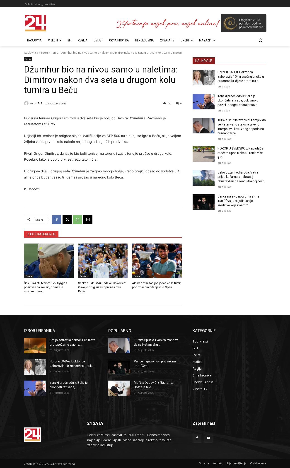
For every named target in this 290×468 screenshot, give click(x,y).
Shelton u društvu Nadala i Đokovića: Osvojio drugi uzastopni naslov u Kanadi (102, 287)
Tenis (54, 53)
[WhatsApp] (77, 219)
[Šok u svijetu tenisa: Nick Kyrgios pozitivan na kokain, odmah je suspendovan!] (49, 261)
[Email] (87, 219)
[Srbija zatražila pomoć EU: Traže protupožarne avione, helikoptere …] (35, 345)
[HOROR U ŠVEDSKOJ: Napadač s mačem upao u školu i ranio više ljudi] (204, 154)
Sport (44, 53)
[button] (260, 40)
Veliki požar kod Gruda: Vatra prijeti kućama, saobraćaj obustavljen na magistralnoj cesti (241, 177)
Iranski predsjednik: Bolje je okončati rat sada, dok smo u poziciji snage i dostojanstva (238, 100)
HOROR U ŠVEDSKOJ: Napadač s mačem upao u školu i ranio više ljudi (240, 153)
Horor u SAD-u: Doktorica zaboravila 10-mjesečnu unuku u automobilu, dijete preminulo (241, 76)
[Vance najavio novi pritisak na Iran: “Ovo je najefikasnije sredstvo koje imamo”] (204, 202)
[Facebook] (56, 219)
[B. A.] (27, 103)
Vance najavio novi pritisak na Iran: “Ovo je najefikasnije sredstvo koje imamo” (238, 201)
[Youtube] (208, 438)
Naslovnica (31, 53)
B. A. (40, 103)
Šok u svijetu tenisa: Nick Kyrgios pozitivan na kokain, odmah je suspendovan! (45, 287)
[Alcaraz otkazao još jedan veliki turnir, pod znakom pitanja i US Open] (157, 261)
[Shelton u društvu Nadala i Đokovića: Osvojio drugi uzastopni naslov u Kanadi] (103, 261)
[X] (67, 219)
